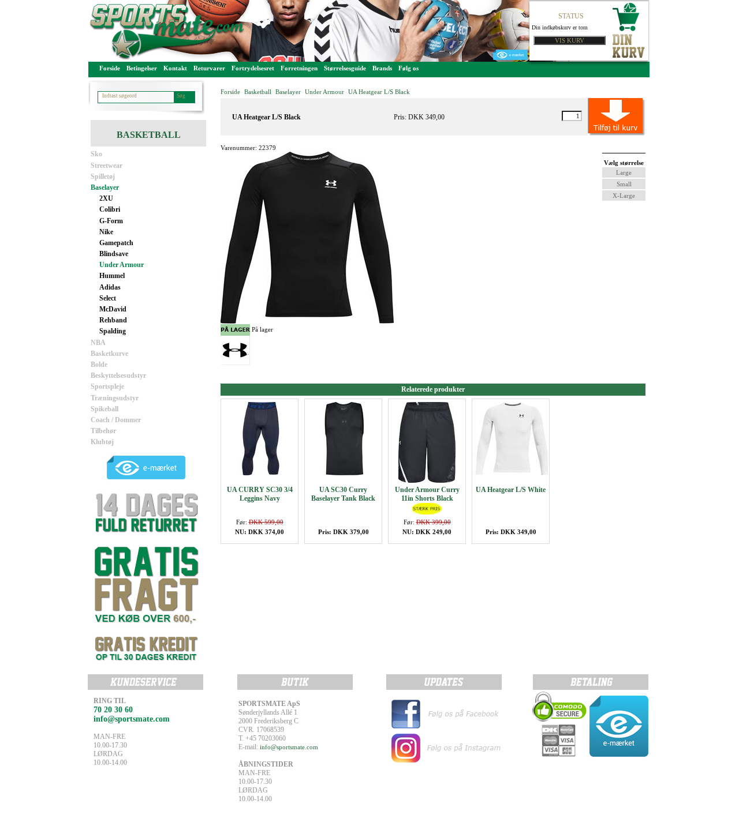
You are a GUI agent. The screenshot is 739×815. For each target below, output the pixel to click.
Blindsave (113, 254)
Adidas (110, 287)
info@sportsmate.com (289, 746)
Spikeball (104, 409)
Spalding (112, 331)
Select (107, 298)
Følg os (408, 68)
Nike (106, 232)
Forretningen (299, 68)
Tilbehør (103, 431)
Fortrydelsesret (253, 68)
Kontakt (175, 68)
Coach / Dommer (116, 420)
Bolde (99, 364)
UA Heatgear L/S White (511, 490)
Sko (96, 154)
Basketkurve (109, 354)
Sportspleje (107, 386)
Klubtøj (102, 442)
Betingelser (141, 68)
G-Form (111, 221)
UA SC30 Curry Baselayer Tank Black (343, 494)
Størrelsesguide (345, 68)
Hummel (112, 276)
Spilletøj (103, 176)
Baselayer (105, 187)
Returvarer (209, 68)
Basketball (257, 91)
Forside (109, 68)
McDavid (112, 309)
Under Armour (121, 265)
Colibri (109, 209)
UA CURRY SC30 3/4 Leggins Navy (260, 494)
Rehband (113, 320)
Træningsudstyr (115, 398)
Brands (382, 68)
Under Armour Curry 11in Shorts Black (427, 494)
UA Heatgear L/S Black (379, 91)
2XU (106, 198)
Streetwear (106, 166)
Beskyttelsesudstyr (118, 375)
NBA (98, 343)
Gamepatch (116, 243)
